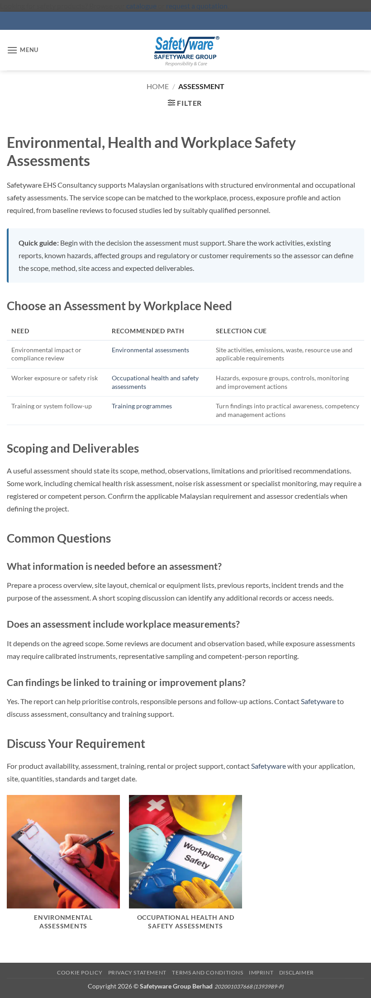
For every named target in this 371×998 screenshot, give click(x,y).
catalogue (141, 5)
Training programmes (142, 406)
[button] (22, 50)
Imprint (261, 972)
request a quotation (197, 5)
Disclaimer (296, 972)
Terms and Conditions (207, 972)
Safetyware (318, 701)
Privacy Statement (137, 972)
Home (158, 86)
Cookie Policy (79, 972)
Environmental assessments (150, 350)
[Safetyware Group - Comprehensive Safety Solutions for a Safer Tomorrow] (185, 50)
